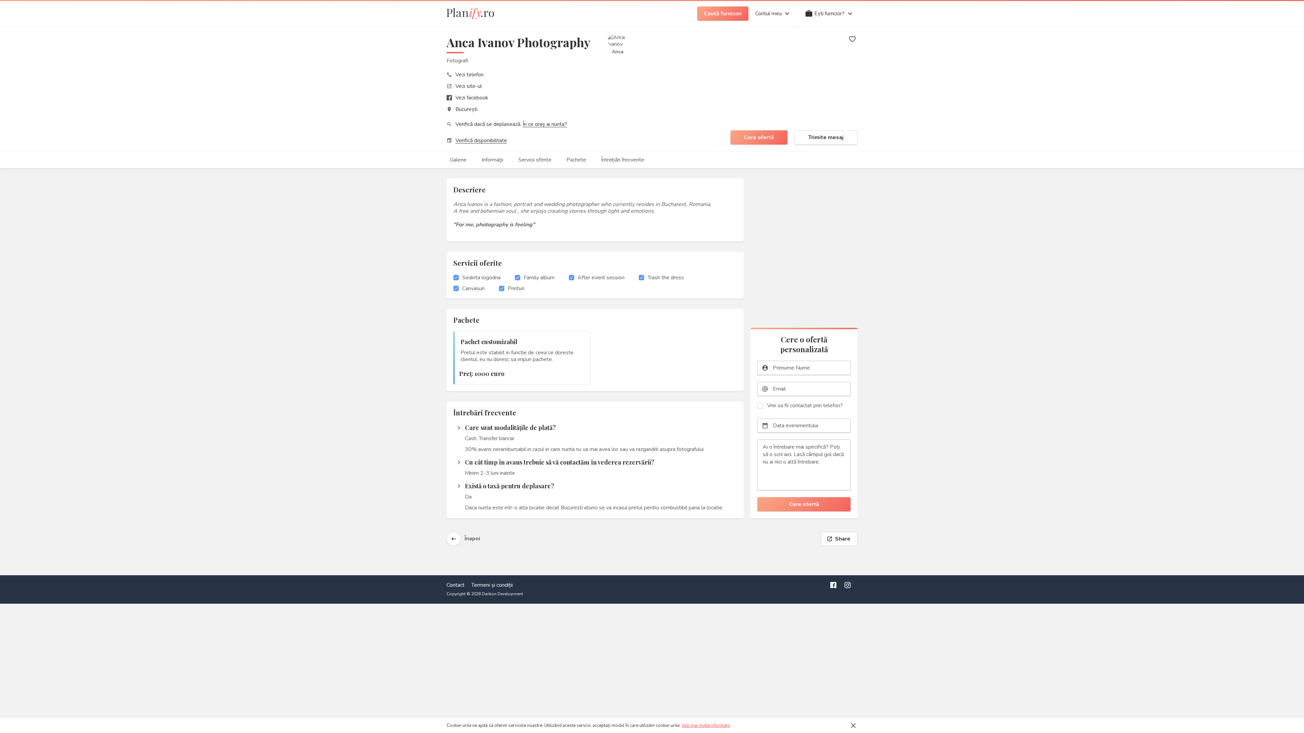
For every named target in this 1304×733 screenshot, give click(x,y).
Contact (456, 585)
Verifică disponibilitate (481, 140)
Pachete (576, 160)
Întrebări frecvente (622, 160)
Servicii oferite (534, 160)
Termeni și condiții (492, 585)
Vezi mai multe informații (706, 725)
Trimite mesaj (826, 137)
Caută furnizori (723, 13)
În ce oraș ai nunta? (545, 124)
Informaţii (492, 160)
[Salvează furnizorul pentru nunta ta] (852, 39)
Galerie (458, 160)
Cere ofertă (759, 137)
